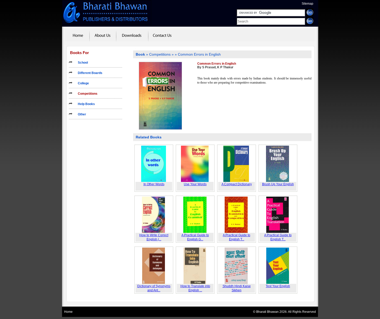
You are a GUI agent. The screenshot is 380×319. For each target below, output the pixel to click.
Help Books (85, 104)
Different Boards (88, 73)
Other (80, 114)
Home (68, 312)
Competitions (86, 93)
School (81, 62)
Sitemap (307, 3)
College (82, 83)
